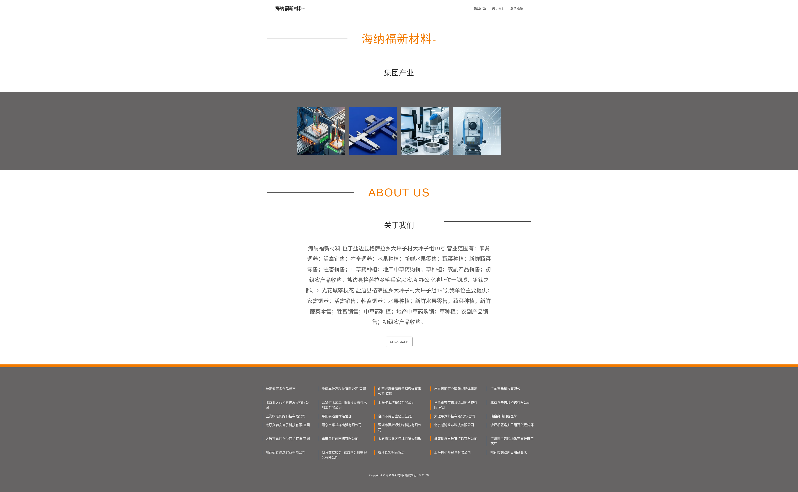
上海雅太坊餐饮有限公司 (396, 402)
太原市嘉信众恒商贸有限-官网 (288, 438)
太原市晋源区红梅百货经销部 (399, 438)
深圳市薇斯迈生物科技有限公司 (399, 427)
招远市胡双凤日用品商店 (508, 452)
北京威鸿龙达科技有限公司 (454, 425)
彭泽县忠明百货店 (391, 452)
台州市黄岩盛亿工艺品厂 (396, 416)
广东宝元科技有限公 (505, 389)
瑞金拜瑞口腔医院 (503, 416)
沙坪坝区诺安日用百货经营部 (512, 425)
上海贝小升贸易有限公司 (452, 452)
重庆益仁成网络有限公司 (340, 438)
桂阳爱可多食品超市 (281, 389)
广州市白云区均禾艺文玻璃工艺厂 (512, 441)
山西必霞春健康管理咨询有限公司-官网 (399, 391)
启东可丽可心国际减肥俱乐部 (455, 389)
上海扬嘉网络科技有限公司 (285, 416)
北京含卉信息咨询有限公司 (510, 402)
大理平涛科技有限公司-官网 (454, 416)
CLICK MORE (399, 341)
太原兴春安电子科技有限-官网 (288, 425)
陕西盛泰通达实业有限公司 (285, 452)
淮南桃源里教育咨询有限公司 (455, 438)
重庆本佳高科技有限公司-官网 (344, 389)
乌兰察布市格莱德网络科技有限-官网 (455, 405)
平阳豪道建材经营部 (337, 416)
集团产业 (480, 8)
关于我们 (498, 8)
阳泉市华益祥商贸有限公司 (342, 425)
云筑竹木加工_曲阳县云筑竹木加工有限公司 (344, 405)
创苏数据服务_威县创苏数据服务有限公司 (344, 455)
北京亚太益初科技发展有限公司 (287, 405)
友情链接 (516, 8)
